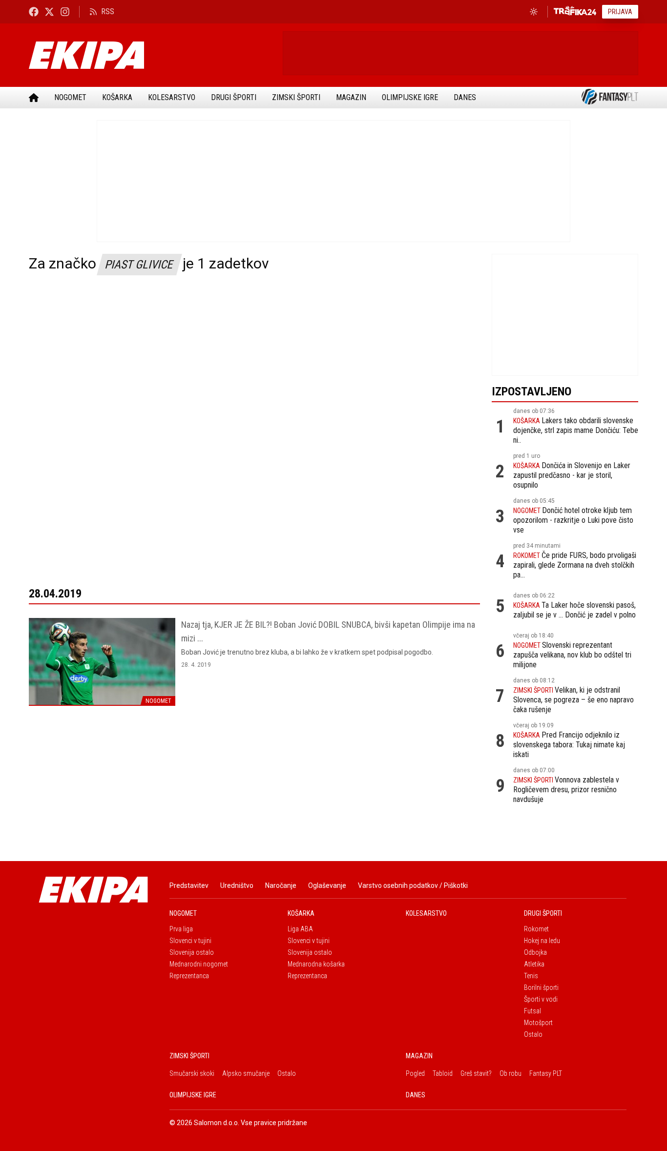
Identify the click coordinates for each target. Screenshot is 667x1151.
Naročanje (280, 885)
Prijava (620, 12)
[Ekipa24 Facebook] (34, 11)
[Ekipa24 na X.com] (49, 11)
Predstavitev (188, 885)
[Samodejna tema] (534, 12)
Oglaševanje (327, 885)
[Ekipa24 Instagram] (65, 11)
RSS (107, 11)
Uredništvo (236, 885)
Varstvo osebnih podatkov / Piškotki (413, 885)
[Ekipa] (152, 55)
